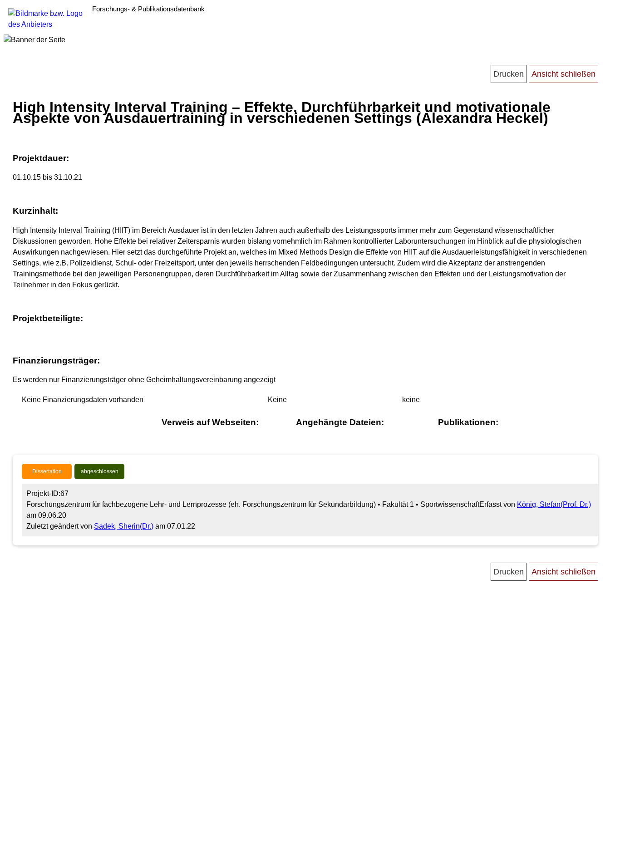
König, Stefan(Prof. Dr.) (554, 504)
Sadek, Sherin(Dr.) (123, 526)
